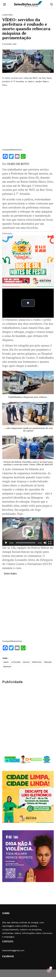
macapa (26, 662)
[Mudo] (45, 542)
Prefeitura (37, 662)
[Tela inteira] (49, 542)
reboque (48, 662)
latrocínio (16, 662)
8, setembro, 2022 (9, 44)
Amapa (6, 662)
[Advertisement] (28, 117)
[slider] (25, 542)
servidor (7, 666)
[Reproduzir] (6, 542)
